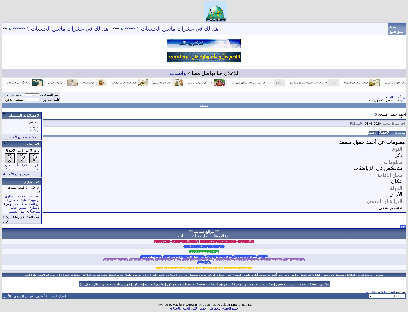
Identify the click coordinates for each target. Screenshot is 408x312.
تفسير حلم (38, 274)
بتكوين (27, 274)
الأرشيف (41, 296)
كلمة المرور (52, 99)
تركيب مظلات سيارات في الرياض (218, 241)
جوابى (106, 284)
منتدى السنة (319, 284)
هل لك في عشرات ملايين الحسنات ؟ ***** (183, 29)
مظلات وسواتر (245, 241)
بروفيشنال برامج (301, 274)
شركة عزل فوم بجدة (245, 256)
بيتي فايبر (262, 256)
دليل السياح (328, 274)
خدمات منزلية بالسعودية (202, 274)
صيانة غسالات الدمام (271, 259)
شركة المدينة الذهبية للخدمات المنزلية (103, 274)
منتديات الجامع (261, 284)
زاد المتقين (284, 284)
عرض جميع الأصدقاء (16, 174)
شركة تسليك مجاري (151, 256)
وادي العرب (154, 284)
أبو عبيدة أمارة (30, 200)
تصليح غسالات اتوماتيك (141, 259)
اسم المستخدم (50, 95)
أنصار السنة (393, 97)
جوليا (14, 207)
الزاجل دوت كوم (54, 274)
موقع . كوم (284, 274)
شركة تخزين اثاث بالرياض (238, 268)
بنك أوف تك (88, 284)
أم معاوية (13, 200)
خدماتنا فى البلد (73, 274)
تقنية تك (316, 274)
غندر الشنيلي (16, 211)
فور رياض (183, 274)
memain (34, 196)
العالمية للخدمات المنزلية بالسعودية (354, 274)
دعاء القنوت (204, 262)
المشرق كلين (234, 274)
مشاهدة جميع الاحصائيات (19, 137)
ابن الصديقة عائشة (27, 204)
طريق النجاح (218, 284)
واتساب (178, 73)
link (403, 226)
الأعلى (7, 296)
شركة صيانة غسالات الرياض (197, 259)
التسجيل (204, 105)
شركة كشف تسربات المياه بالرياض (175, 268)
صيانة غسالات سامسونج (168, 259)
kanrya (22, 165)
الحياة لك (171, 274)
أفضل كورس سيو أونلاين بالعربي (260, 274)
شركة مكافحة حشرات (115, 259)
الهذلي (23, 207)
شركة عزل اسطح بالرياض (209, 268)
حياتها (137, 284)
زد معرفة (239, 284)
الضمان (221, 274)
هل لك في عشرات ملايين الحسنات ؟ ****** (72, 29)
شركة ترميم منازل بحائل (219, 256)
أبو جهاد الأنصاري (16, 196)
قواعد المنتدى (23, 296)
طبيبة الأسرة (195, 284)
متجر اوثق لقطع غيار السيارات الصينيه (204, 246)
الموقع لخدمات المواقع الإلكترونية (380, 292)
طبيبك (128, 274)
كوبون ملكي (158, 274)
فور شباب (122, 284)
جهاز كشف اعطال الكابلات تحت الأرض (184, 256)
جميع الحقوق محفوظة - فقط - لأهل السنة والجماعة (204, 308)
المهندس (379, 274)
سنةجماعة (33, 211)
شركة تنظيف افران (294, 259)
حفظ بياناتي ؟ (12, 95)
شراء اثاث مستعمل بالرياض (204, 251)
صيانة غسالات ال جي (247, 259)
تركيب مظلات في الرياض (185, 241)
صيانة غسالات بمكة (224, 259)
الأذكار (301, 284)
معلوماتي (174, 284)
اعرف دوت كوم (141, 274)
